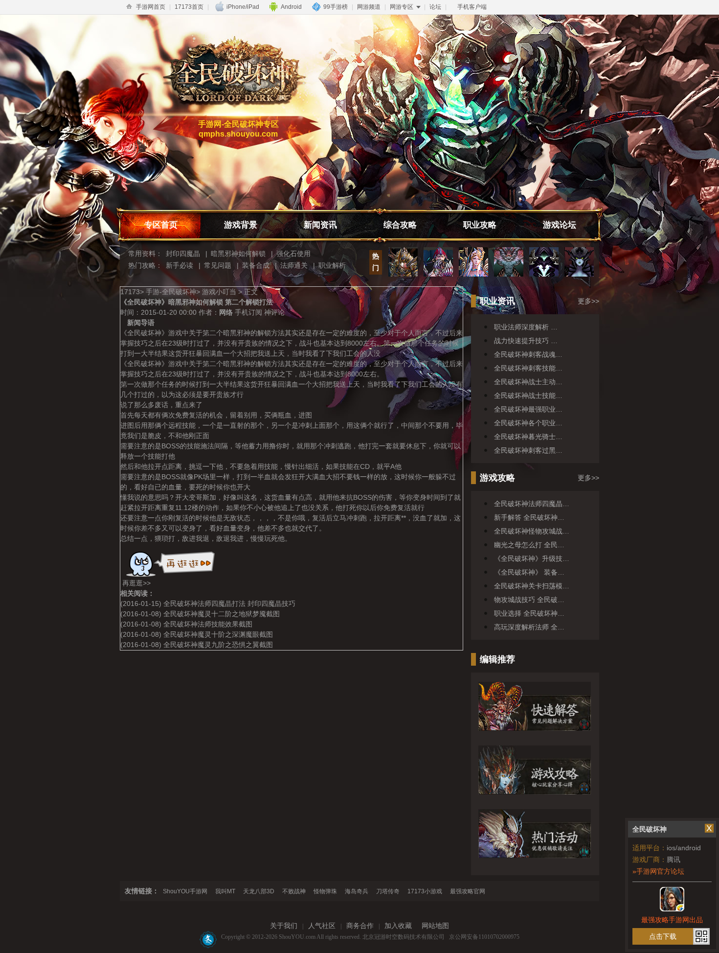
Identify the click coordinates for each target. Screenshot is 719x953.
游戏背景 (240, 225)
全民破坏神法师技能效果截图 (207, 624)
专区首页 (161, 225)
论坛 (435, 6)
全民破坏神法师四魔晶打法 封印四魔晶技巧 (229, 603)
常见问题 (217, 265)
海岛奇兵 (356, 891)
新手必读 (179, 265)
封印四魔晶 (183, 253)
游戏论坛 (559, 225)
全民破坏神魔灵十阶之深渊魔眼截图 (218, 634)
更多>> (588, 301)
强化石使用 (293, 253)
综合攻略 (400, 225)
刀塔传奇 (388, 891)
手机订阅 (248, 312)
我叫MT (225, 891)
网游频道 (369, 6)
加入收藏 (398, 926)
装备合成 (256, 265)
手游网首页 (150, 6)
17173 (130, 292)
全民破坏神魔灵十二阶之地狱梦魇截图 (221, 614)
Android (291, 6)
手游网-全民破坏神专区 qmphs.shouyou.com (238, 129)
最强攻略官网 (467, 891)
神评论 (274, 312)
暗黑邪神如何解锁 (238, 253)
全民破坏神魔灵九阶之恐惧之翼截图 (218, 645)
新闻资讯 (320, 225)
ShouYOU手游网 (185, 891)
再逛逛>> (136, 583)
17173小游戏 (424, 891)
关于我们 (283, 926)
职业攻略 (479, 225)
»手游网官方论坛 (658, 871)
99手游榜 (335, 6)
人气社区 (322, 926)
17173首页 (189, 6)
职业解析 (332, 265)
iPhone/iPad (242, 6)
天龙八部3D (258, 891)
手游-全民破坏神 (171, 292)
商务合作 (360, 926)
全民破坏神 (232, 71)
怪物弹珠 (325, 891)
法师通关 (294, 265)
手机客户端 (472, 6)
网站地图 (435, 926)
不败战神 (294, 891)
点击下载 (662, 936)
